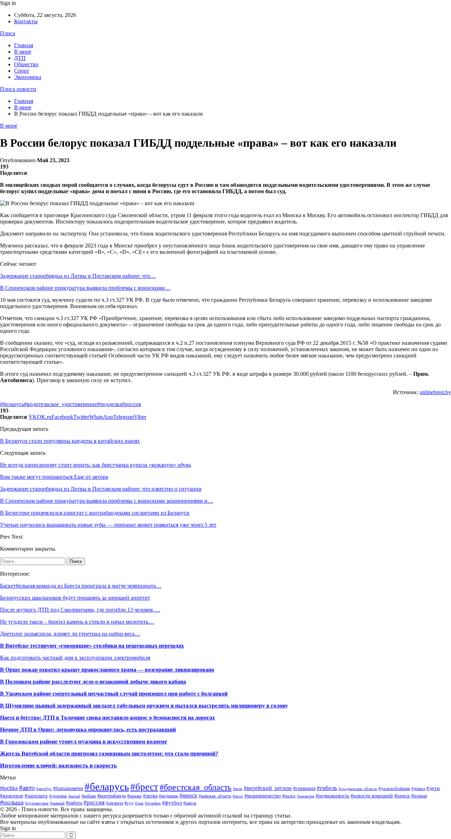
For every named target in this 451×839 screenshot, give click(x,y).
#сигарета (114, 803)
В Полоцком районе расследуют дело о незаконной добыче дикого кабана (93, 682)
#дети (433, 788)
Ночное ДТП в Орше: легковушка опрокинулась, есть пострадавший (88, 730)
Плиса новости (18, 89)
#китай (74, 796)
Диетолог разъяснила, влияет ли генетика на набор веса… (70, 634)
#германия (304, 788)
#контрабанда (111, 795)
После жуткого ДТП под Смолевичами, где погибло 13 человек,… (80, 610)
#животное (11, 795)
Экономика (27, 77)
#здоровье (58, 796)
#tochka (9, 788)
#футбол (172, 803)
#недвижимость (332, 795)
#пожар (419, 795)
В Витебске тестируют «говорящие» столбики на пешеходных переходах (92, 646)
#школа (189, 803)
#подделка (109, 404)
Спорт (21, 71)
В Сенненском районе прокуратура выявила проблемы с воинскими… (85, 288)
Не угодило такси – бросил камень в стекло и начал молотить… (77, 622)
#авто (27, 787)
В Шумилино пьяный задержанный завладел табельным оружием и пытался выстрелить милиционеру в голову (144, 706)
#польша (12, 802)
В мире (22, 52)
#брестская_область (195, 787)
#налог (289, 795)
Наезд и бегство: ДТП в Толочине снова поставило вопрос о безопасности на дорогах (107, 718)
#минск (188, 795)
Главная (23, 45)
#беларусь (12, 404)
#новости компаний (372, 795)
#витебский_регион (268, 788)
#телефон (153, 803)
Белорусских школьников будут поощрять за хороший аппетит (75, 598)
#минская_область (215, 796)
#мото (238, 796)
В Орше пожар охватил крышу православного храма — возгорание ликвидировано (107, 670)
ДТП (20, 58)
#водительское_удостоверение (60, 404)
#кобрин (88, 796)
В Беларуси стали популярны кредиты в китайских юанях (70, 441)
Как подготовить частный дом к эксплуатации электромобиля (75, 658)
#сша (139, 803)
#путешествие (37, 803)
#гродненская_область (358, 788)
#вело (237, 788)
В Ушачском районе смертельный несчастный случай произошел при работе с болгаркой (114, 694)
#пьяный (57, 803)
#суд (129, 803)
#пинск (402, 795)
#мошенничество (263, 795)
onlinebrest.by (435, 392)
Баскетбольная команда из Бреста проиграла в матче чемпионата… (80, 586)
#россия (131, 404)
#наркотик (305, 796)
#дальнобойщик (394, 788)
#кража (134, 795)
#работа (74, 803)
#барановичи (68, 788)
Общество (26, 64)
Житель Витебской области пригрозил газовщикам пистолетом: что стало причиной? (109, 754)
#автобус (44, 788)
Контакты (26, 21)
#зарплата (36, 795)
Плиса (7, 33)
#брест (144, 787)
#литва (150, 795)
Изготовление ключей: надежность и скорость (58, 765)
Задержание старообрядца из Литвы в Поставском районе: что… (78, 276)
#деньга (418, 788)
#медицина (168, 796)
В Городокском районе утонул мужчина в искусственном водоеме (83, 742)
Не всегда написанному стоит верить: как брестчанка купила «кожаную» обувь (95, 465)
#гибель (327, 787)
